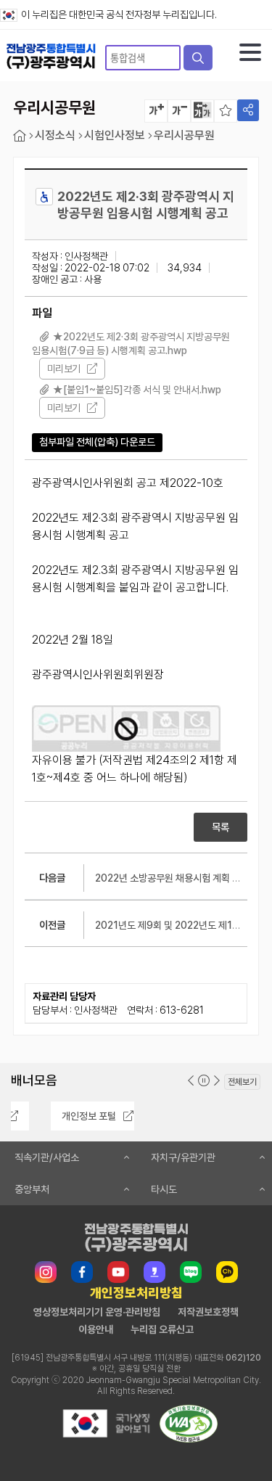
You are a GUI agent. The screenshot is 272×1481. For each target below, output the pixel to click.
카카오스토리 (154, 1272)
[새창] (126, 728)
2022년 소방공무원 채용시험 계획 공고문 (176, 878)
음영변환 (202, 111)
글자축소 (179, 111)
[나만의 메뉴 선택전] (225, 111)
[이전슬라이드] (191, 1081)
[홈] (19, 136)
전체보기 (242, 1082)
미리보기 (63, 368)
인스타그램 (46, 1272)
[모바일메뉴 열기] (250, 52)
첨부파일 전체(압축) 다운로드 (97, 442)
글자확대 (156, 111)
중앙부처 (32, 1189)
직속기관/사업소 (47, 1157)
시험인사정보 (114, 135)
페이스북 (82, 1272)
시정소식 (55, 135)
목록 (220, 827)
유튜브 (118, 1272)
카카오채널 (227, 1272)
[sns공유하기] (248, 110)
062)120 (243, 1358)
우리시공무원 (184, 135)
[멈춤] (204, 1081)
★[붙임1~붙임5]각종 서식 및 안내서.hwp (137, 389)
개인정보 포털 (60, 1116)
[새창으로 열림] (106, 1438)
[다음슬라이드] (217, 1081)
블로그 (191, 1272)
